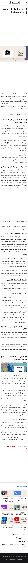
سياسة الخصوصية (22, 556)
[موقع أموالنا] (14, 2)
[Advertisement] (14, 32)
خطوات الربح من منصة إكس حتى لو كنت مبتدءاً (14, 447)
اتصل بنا (16, 556)
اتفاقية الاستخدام (6, 556)
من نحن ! (12, 556)
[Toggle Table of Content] (23, 114)
